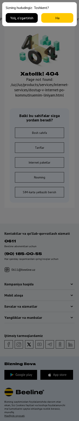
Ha (57, 18)
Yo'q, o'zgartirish (21, 18)
